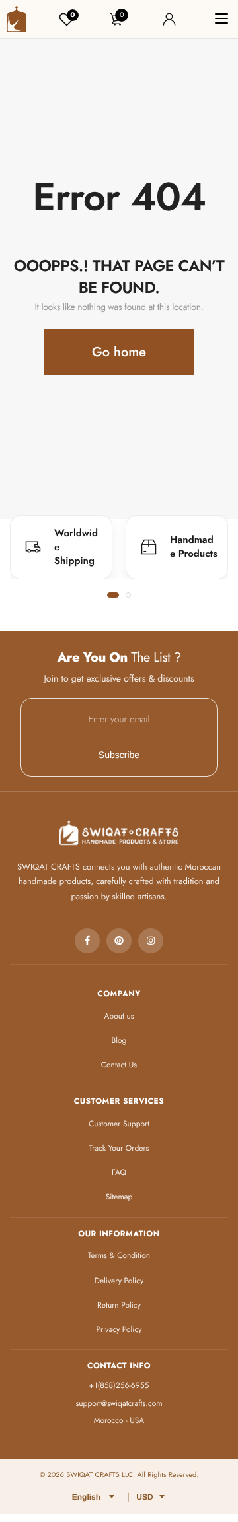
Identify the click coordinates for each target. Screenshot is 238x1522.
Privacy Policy (119, 1329)
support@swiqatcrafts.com (118, 1403)
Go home (119, 352)
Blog (119, 1040)
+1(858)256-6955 (119, 1385)
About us (119, 1016)
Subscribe (119, 754)
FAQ (119, 1172)
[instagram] (150, 940)
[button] (113, 595)
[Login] (169, 19)
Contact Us (119, 1065)
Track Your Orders (119, 1148)
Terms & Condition (119, 1255)
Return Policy (119, 1305)
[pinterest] (119, 940)
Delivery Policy (119, 1280)
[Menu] (221, 19)
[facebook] (87, 940)
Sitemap (119, 1197)
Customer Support (119, 1123)
